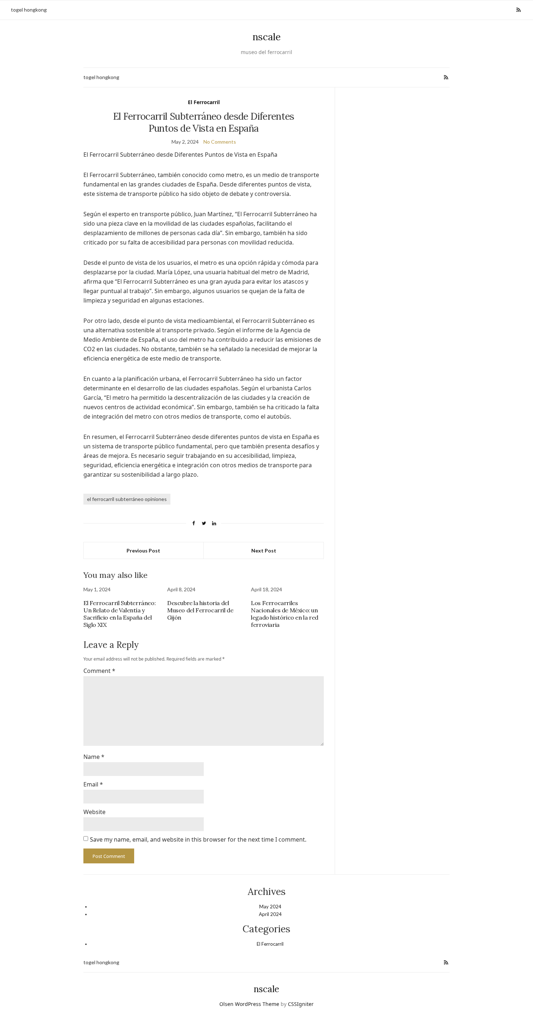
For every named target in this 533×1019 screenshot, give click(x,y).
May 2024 (270, 906)
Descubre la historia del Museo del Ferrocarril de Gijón (200, 610)
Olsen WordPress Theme (249, 1003)
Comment (99, 671)
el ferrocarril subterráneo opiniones (127, 499)
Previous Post (143, 550)
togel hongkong (29, 10)
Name (93, 757)
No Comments (219, 142)
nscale (267, 37)
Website (94, 812)
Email (93, 784)
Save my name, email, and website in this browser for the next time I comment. (198, 839)
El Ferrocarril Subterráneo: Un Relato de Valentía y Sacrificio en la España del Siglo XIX (119, 613)
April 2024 (270, 914)
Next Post (263, 550)
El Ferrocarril (204, 102)
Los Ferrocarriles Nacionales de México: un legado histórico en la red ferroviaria (284, 613)
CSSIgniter (301, 1003)
